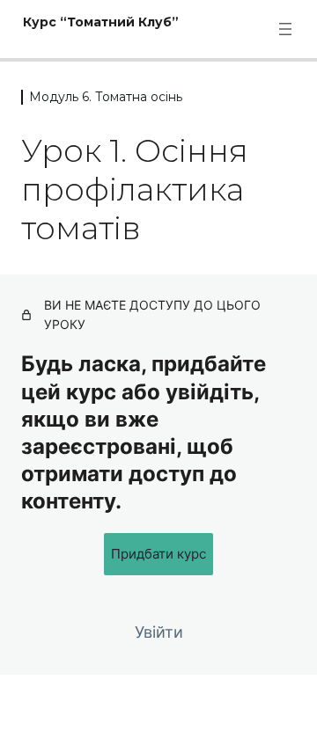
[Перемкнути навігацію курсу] (285, 29)
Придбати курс (158, 553)
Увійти (159, 632)
